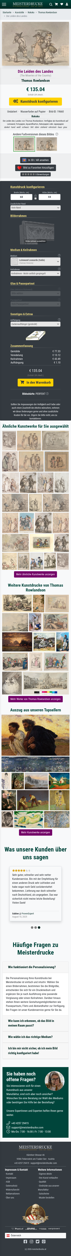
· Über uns (9, 1197)
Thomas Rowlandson (47, 12)
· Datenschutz (11, 1185)
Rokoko (31, 12)
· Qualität (42, 1181)
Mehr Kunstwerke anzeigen (35, 832)
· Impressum (10, 1177)
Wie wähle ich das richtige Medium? (30, 1037)
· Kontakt (9, 1173)
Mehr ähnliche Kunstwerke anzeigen (35, 574)
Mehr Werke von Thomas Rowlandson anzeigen (35, 699)
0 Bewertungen (42, 174)
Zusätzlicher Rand (17, 203)
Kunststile (19, 12)
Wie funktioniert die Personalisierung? (32, 967)
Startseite (7, 12)
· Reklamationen (12, 1193)
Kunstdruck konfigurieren (38, 101)
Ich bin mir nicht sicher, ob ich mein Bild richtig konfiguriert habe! (32, 1050)
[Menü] (4, 4)
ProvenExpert (28, 913)
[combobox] (35, 207)
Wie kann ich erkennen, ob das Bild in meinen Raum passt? (31, 1023)
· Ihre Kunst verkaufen (48, 1177)
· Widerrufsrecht (12, 1189)
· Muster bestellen (46, 1197)
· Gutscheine (43, 1193)
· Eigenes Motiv (45, 1173)
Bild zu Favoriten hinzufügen (37, 167)
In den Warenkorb (37, 382)
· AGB (7, 1181)
